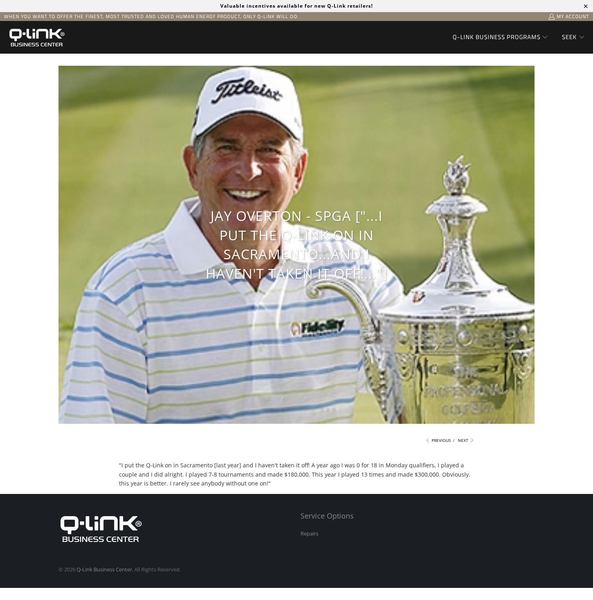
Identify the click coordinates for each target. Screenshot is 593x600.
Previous (440, 440)
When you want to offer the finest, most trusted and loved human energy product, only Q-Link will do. (151, 16)
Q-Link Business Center (104, 569)
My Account (573, 16)
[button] (501, 37)
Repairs (309, 533)
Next (464, 440)
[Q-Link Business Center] (36, 37)
